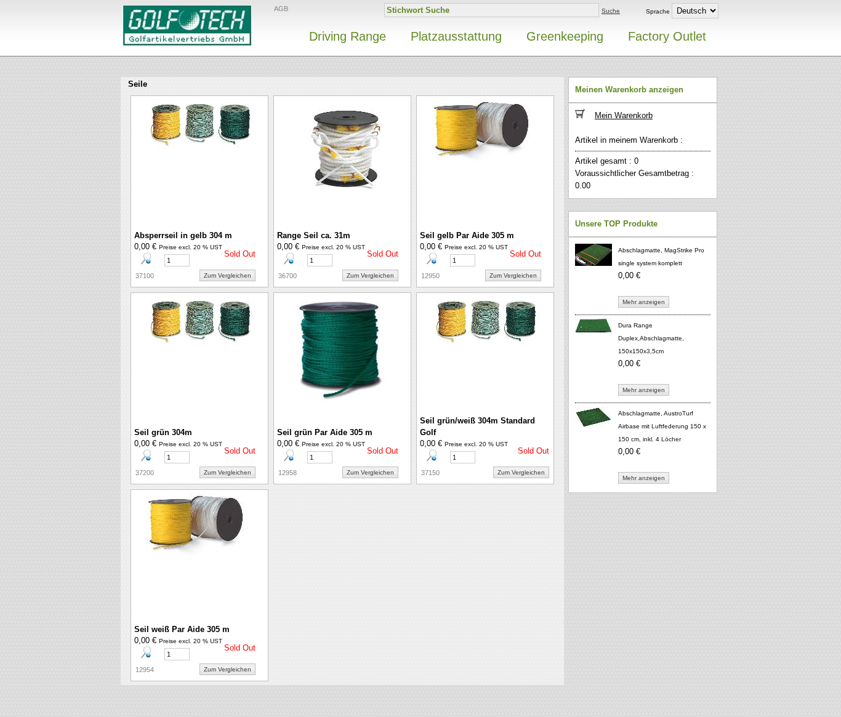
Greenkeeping (564, 36)
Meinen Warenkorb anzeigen (629, 89)
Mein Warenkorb (624, 115)
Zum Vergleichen (227, 275)
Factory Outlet (667, 36)
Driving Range (347, 36)
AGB (281, 8)
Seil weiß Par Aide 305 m (182, 629)
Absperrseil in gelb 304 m (183, 235)
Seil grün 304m (163, 432)
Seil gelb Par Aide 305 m (467, 235)
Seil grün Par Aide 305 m (324, 432)
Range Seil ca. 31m (313, 235)
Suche (611, 10)
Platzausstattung (456, 36)
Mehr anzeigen (643, 301)
